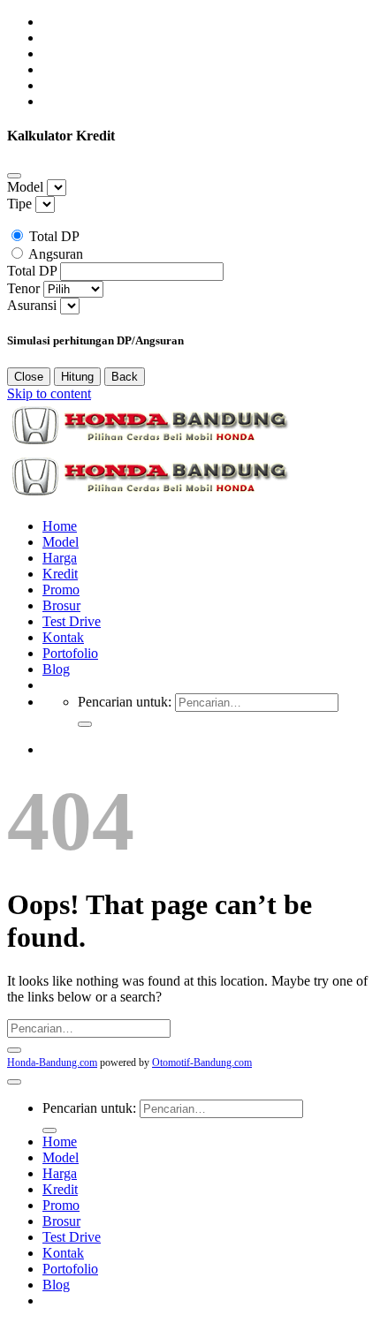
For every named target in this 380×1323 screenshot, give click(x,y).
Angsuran (55, 253)
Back (124, 376)
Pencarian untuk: (124, 701)
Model (25, 186)
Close (28, 376)
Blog (56, 669)
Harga (59, 557)
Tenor (23, 288)
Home (59, 525)
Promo (61, 589)
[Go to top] (14, 1082)
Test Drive (71, 621)
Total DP (54, 236)
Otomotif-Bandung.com (202, 1062)
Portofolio (70, 653)
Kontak (63, 637)
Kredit (60, 573)
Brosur (61, 605)
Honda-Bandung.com (52, 1062)
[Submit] (85, 724)
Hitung (77, 376)
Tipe (19, 203)
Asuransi (32, 305)
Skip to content (49, 393)
